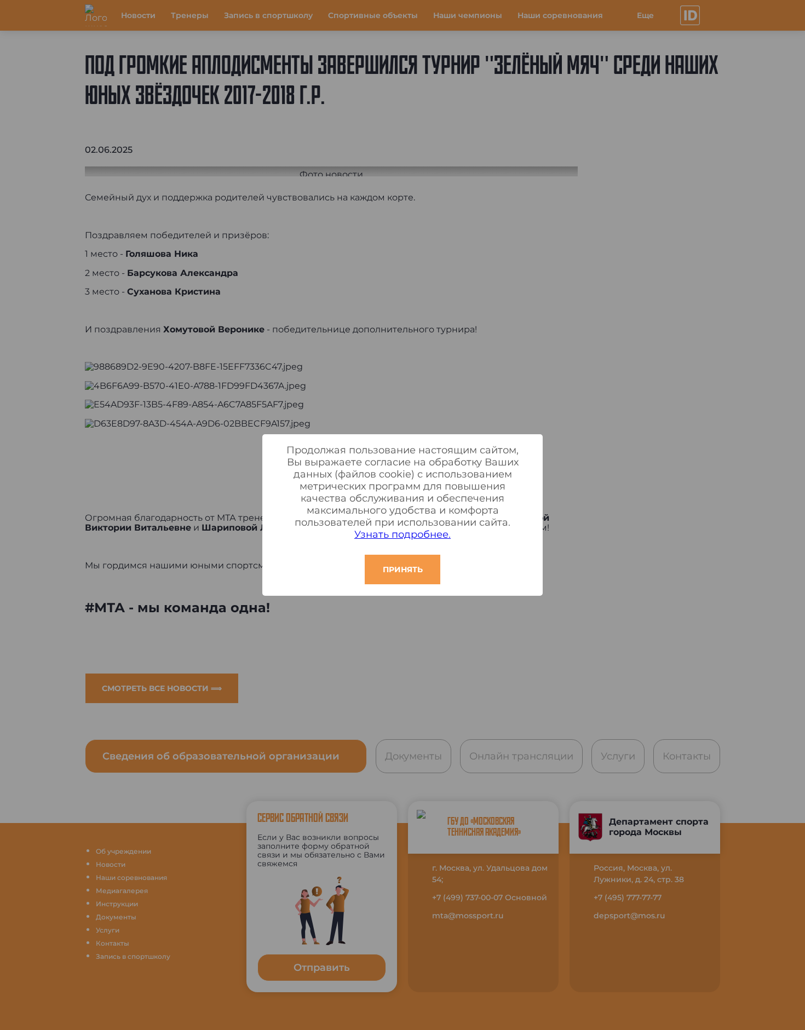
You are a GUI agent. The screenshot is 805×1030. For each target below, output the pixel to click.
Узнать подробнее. (402, 534)
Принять (403, 569)
